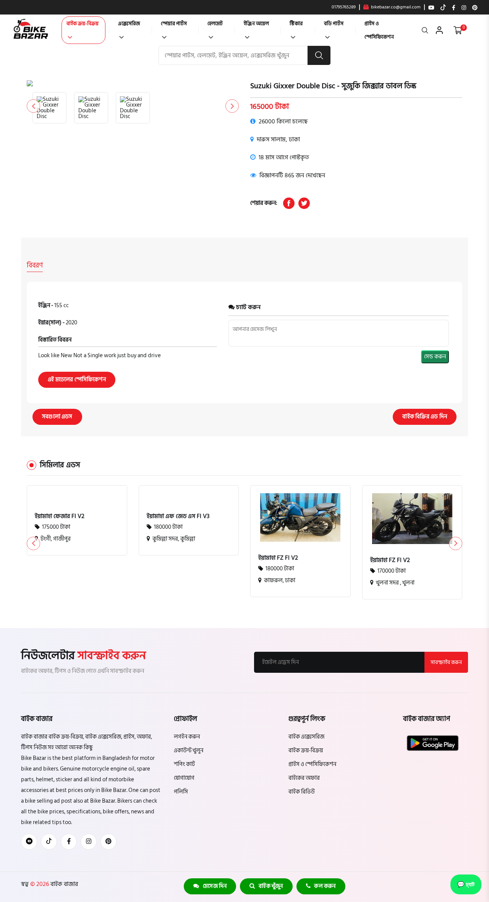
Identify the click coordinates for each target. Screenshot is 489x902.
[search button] (319, 55)
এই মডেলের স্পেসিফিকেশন (77, 379)
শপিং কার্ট (184, 764)
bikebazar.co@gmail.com (395, 7)
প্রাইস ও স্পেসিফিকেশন (379, 30)
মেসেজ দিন (213, 886)
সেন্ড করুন (435, 356)
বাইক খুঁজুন (269, 886)
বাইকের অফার (304, 778)
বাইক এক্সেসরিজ (306, 737)
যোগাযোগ (184, 778)
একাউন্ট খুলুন (188, 750)
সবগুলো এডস (57, 416)
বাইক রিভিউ (301, 792)
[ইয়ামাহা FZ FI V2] (300, 517)
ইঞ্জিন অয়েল (256, 23)
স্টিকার (296, 23)
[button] (232, 106)
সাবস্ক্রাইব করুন (446, 662)
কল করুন (323, 886)
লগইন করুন (187, 737)
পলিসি (181, 792)
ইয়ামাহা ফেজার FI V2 (59, 516)
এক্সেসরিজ (129, 23)
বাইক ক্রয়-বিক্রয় (82, 23)
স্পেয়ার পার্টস (174, 23)
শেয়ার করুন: (263, 203)
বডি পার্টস (333, 23)
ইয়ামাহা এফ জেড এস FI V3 (178, 516)
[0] (457, 30)
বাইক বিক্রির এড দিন (424, 416)
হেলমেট (215, 23)
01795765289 (344, 7)
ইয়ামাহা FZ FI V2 (278, 557)
